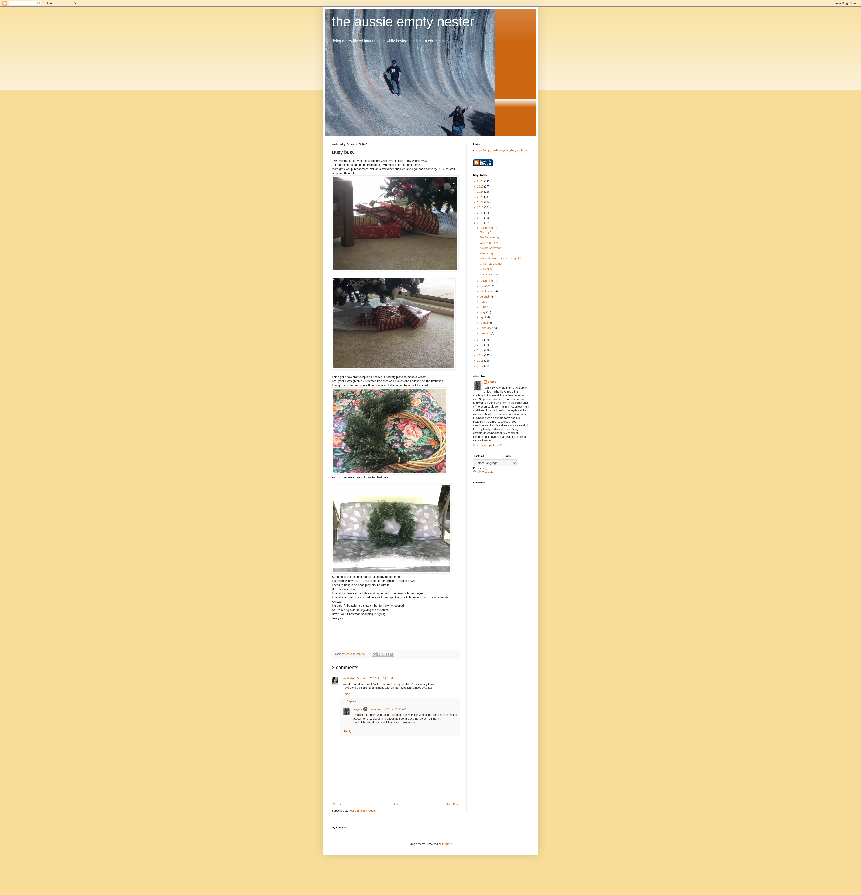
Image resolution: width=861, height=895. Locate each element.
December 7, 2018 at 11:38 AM (387, 709)
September (487, 291)
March (484, 322)
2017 (480, 339)
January (485, 333)
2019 (480, 218)
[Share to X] (383, 654)
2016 (480, 345)
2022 (480, 202)
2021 (480, 207)
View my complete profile (488, 445)
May (483, 312)
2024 (480, 191)
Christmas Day (489, 242)
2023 (480, 196)
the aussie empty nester (403, 21)
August (484, 296)
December (487, 227)
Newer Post (340, 804)
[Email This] (374, 654)
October (485, 286)
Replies (351, 701)
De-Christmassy (489, 237)
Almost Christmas (490, 248)
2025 (480, 186)
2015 (480, 350)
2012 (480, 366)
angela (357, 709)
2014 (480, 355)
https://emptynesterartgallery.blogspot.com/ (502, 150)
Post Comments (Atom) (362, 810)
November (487, 281)
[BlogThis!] (378, 654)
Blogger (447, 844)
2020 (480, 212)
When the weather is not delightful (500, 258)
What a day (487, 253)
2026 (480, 181)
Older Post (452, 804)
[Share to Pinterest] (391, 654)
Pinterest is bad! (489, 274)
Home (396, 804)
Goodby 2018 (488, 232)
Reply (346, 693)
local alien (349, 678)
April (483, 317)
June (483, 307)
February (486, 328)
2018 (480, 223)
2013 (480, 360)
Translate (488, 472)
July (483, 301)
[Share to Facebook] (387, 654)
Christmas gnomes (491, 263)
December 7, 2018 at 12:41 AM (375, 678)
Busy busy (486, 269)
